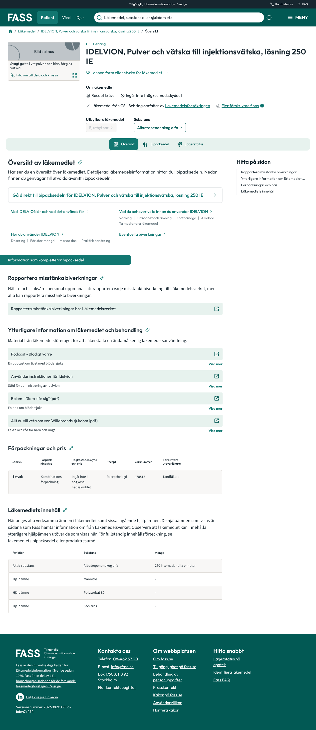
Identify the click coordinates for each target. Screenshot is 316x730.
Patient (47, 17)
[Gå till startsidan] (20, 17)
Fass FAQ (221, 679)
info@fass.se (122, 666)
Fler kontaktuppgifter (117, 687)
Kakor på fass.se (167, 694)
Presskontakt (164, 687)
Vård (66, 17)
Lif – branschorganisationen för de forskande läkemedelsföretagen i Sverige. (46, 681)
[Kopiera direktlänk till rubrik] (80, 163)
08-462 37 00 (125, 658)
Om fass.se (163, 658)
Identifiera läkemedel (232, 672)
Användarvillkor (167, 702)
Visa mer (216, 364)
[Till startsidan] (10, 31)
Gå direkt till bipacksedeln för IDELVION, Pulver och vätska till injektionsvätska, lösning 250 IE (107, 195)
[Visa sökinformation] (269, 17)
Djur (80, 17)
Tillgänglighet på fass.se (174, 666)
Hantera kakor (166, 710)
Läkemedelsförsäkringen (187, 105)
